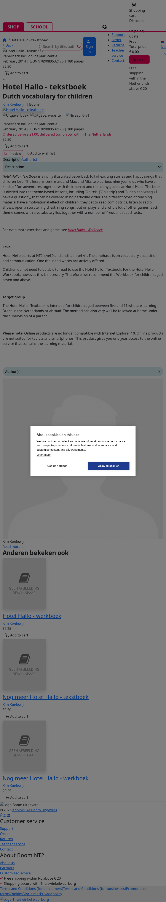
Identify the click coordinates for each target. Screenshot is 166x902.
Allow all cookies (108, 465)
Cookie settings (57, 465)
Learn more (44, 454)
